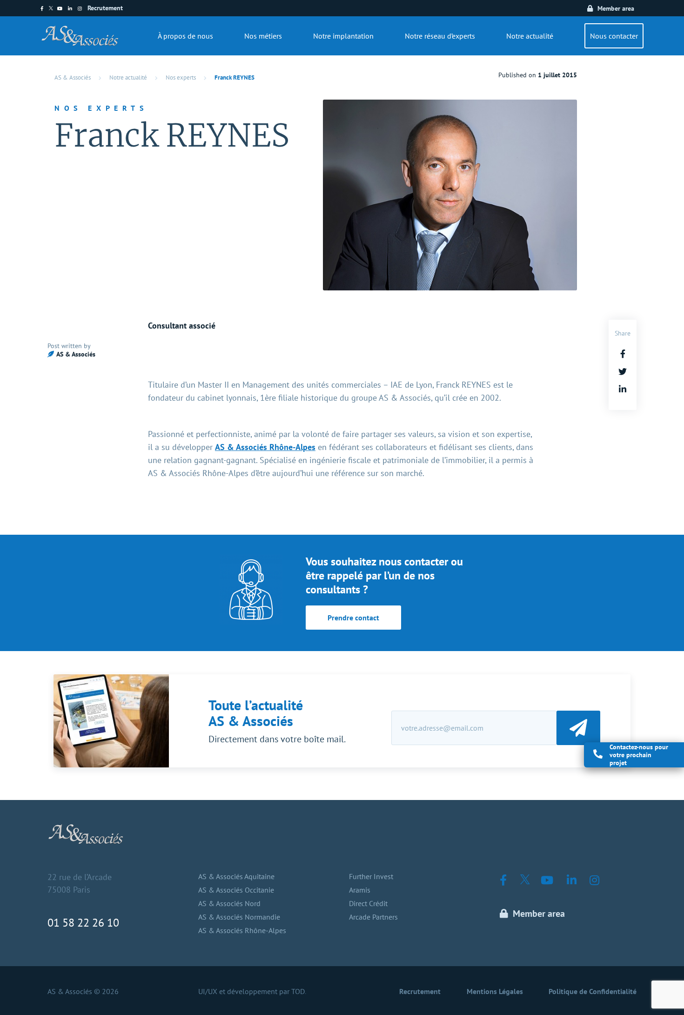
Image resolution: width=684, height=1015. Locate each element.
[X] (53, 8)
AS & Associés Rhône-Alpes (265, 447)
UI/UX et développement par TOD (251, 991)
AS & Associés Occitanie (236, 889)
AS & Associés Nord (229, 903)
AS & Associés (72, 77)
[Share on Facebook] (622, 354)
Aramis (359, 889)
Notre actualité (529, 35)
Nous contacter (614, 35)
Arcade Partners (373, 916)
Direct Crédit (368, 903)
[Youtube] (62, 8)
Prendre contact (353, 617)
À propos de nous (185, 35)
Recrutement (105, 8)
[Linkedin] (73, 8)
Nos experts (181, 77)
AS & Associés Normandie (239, 916)
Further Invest (371, 876)
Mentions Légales (495, 991)
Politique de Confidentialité (593, 991)
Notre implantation (343, 35)
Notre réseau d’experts (440, 35)
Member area (615, 8)
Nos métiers (263, 35)
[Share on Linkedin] (622, 389)
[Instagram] (82, 8)
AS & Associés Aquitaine (236, 876)
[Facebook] (44, 8)
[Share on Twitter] (622, 371)
